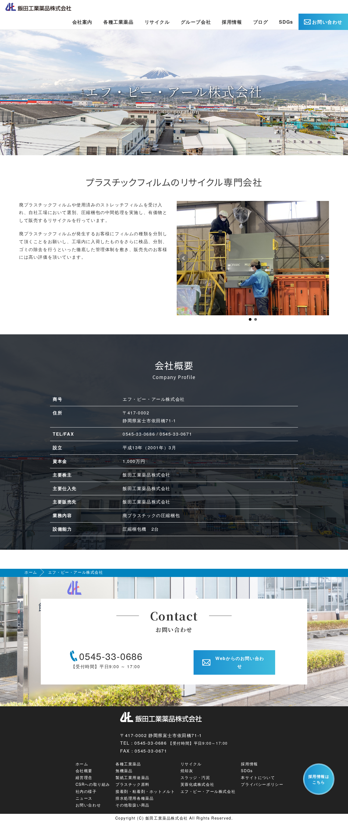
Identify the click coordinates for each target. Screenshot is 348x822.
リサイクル (157, 22)
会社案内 (82, 22)
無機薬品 (124, 770)
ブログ (260, 22)
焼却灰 (187, 770)
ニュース (84, 798)
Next (322, 258)
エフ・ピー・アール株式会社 (208, 791)
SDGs (286, 22)
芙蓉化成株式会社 (198, 784)
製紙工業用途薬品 (133, 777)
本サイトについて (258, 777)
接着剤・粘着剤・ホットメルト (145, 791)
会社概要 (84, 770)
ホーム (30, 572)
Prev (183, 258)
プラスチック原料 (133, 784)
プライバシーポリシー (262, 784)
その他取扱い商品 (133, 805)
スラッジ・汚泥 (195, 777)
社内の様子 (86, 791)
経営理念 (84, 777)
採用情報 (232, 22)
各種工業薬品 (118, 22)
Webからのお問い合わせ (239, 662)
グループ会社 (196, 22)
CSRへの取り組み (93, 784)
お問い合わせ (327, 22)
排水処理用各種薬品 (135, 798)
